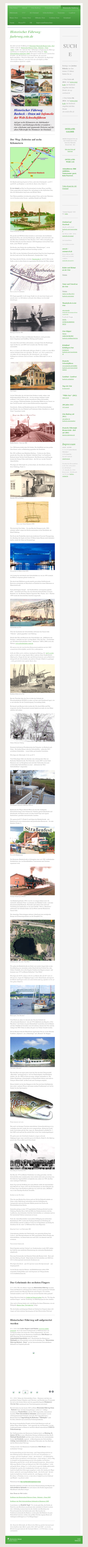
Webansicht (77, 1540)
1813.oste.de (65, 407)
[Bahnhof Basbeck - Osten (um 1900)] (32, 428)
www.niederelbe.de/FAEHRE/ (69, 366)
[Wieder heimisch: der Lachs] (32, 1106)
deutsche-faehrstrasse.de (68, 435)
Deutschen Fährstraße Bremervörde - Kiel (42, 46)
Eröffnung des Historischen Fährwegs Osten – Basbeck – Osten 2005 (30, 1497)
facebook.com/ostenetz (68, 296)
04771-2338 (49, 653)
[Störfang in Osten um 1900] (32, 317)
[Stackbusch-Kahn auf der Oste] (32, 678)
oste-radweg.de (66, 419)
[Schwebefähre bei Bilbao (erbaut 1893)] (32, 556)
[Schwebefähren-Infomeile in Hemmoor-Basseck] (32, 787)
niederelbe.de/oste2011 (68, 261)
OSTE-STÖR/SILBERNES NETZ (68, 322)
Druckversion (13, 1539)
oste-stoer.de (66, 310)
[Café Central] (32, 376)
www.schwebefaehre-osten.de (24, 643)
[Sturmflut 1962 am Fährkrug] (32, 483)
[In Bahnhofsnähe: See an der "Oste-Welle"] (32, 940)
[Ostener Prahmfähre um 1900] (32, 215)
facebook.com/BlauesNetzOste (70, 338)
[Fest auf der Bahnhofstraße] (32, 840)
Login (78, 1539)
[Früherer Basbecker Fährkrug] (32, 727)
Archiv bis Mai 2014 (68, 294)
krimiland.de (65, 350)
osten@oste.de (66, 459)
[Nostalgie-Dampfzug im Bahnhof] (32, 881)
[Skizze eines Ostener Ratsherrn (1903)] (33, 512)
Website (64, 333)
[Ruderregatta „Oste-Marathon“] (32, 999)
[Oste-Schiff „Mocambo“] (32, 1052)
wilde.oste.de (65, 398)
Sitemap (19, 1539)
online (66, 214)
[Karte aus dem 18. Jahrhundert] (32, 277)
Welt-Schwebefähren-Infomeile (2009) (28, 53)
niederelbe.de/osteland (68, 236)
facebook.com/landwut (68, 379)
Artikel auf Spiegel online (34, 1297)
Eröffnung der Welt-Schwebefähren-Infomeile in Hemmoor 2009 (29, 1501)
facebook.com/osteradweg (68, 421)
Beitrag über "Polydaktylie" (25, 1305)
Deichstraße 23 (36, 259)
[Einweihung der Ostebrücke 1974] (32, 1156)
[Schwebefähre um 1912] (32, 612)
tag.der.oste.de (66, 388)
